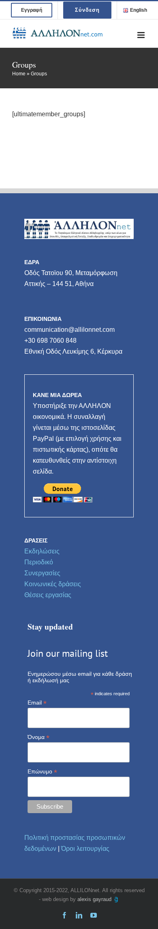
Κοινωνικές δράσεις (52, 584)
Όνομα (38, 737)
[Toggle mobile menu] (141, 35)
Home (19, 74)
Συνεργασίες (42, 573)
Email (37, 703)
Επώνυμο (42, 771)
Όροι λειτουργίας (85, 848)
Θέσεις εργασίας (47, 595)
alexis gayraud (95, 899)
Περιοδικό (38, 562)
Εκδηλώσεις (42, 551)
